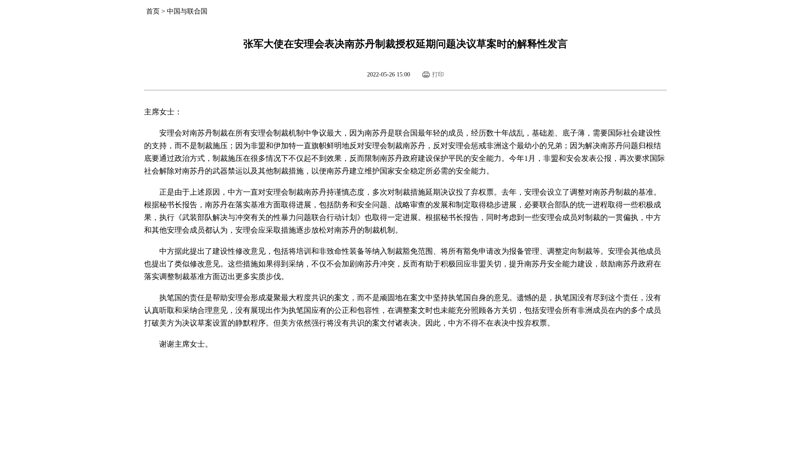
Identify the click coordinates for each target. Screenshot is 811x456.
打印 (438, 74)
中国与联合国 (187, 11)
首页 (153, 11)
